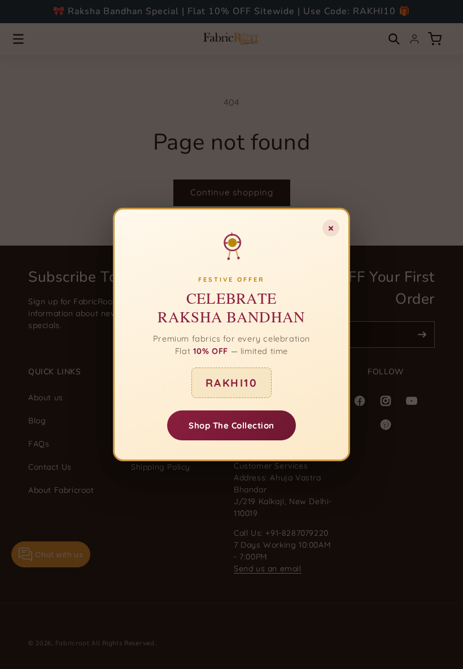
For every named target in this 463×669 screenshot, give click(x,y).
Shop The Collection (231, 425)
